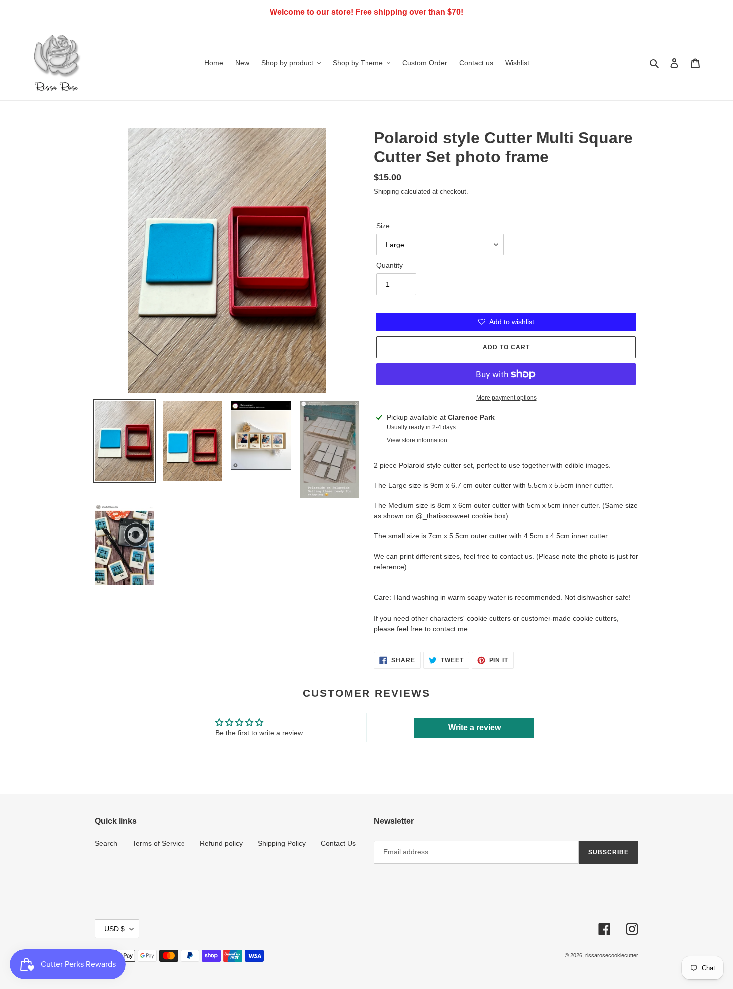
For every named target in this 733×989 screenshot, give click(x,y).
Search (106, 843)
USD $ (114, 929)
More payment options (506, 397)
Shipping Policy (282, 843)
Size (383, 226)
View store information (417, 440)
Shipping (386, 191)
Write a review (474, 727)
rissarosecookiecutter (611, 955)
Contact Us (338, 843)
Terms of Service (158, 843)
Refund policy (221, 843)
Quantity (389, 265)
